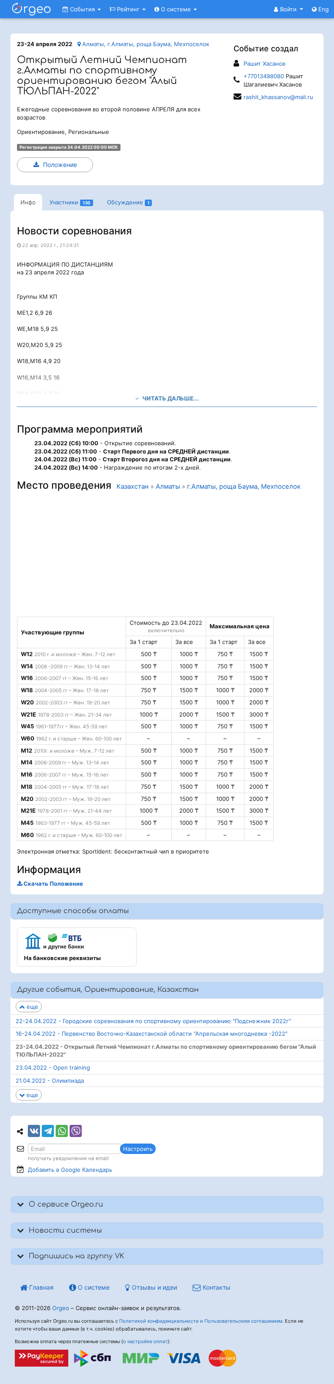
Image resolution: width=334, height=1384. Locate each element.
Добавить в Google (70, 1169)
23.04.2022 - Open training (53, 1067)
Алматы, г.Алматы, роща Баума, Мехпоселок (144, 43)
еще (31, 1006)
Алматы (168, 486)
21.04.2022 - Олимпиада (50, 1080)
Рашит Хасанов (264, 63)
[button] (288, 9)
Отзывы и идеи (153, 1287)
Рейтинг (128, 9)
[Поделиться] (34, 1131)
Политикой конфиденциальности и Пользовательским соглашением (200, 1321)
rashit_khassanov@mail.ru (278, 96)
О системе (176, 9)
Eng (323, 9)
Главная (40, 1287)
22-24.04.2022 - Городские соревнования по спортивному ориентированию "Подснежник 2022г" (153, 1020)
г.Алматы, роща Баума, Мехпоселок (244, 486)
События (82, 9)
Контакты (215, 1287)
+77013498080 (264, 76)
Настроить (138, 1148)
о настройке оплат (145, 1341)
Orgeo (60, 1307)
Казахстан (133, 486)
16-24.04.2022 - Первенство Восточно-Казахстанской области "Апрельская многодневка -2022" (151, 1033)
